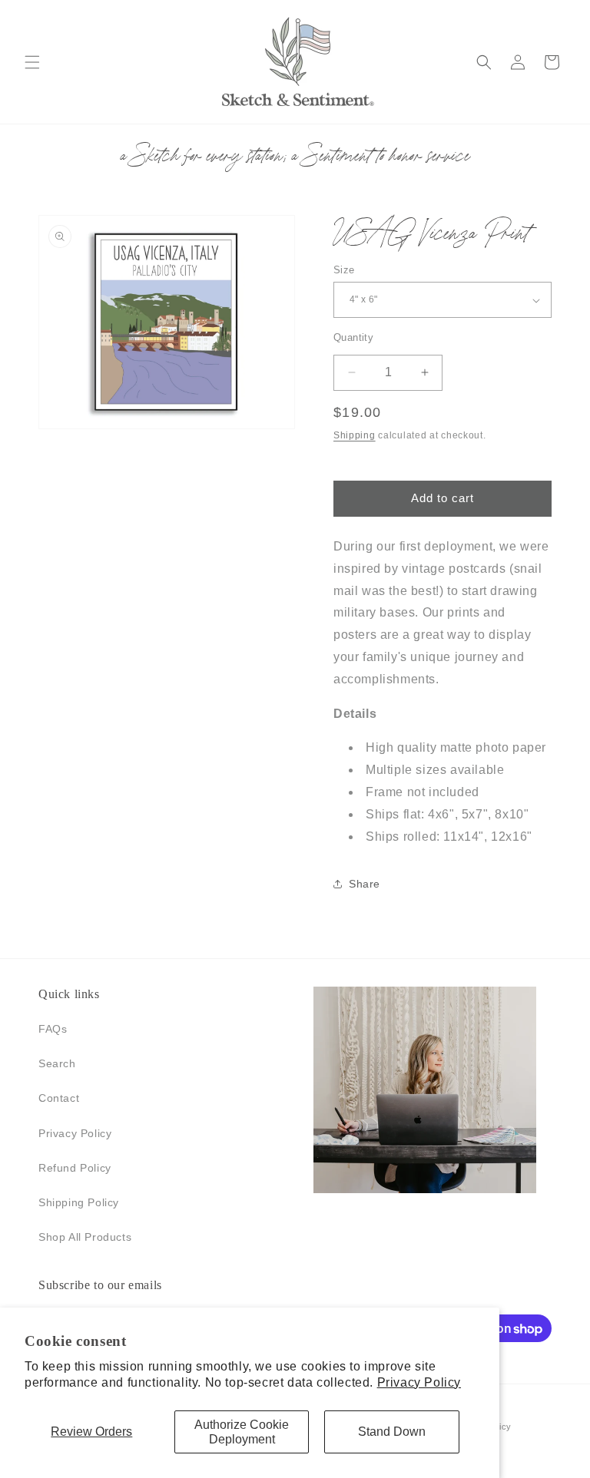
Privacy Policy (419, 1382)
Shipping (354, 435)
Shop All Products (84, 1237)
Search (57, 1063)
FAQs (52, 1029)
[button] (32, 62)
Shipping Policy (78, 1202)
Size (344, 270)
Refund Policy (74, 1168)
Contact (58, 1098)
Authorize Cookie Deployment (241, 1432)
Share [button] (364, 884)
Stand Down (392, 1431)
